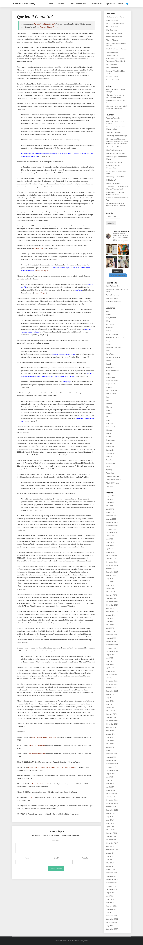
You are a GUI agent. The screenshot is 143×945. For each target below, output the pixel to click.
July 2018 (109, 816)
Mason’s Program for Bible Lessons (115, 102)
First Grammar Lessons (114, 33)
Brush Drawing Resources (115, 23)
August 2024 (110, 575)
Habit (108, 374)
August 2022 (110, 655)
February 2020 (111, 754)
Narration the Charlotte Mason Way (117, 199)
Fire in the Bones (112, 298)
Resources (62, 4)
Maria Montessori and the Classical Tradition (115, 193)
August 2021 (110, 694)
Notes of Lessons (112, 76)
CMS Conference (112, 334)
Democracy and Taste (113, 347)
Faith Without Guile (113, 286)
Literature (109, 407)
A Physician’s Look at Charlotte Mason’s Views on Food (117, 188)
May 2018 (110, 823)
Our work (31, 797)
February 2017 (111, 873)
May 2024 (110, 585)
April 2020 (110, 747)
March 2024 (110, 592)
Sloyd (108, 466)
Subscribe (110, 213)
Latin (108, 397)
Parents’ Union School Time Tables (115, 72)
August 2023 (110, 615)
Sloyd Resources (112, 27)
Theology (109, 486)
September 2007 (112, 929)
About (51, 4)
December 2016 (112, 879)
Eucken (108, 361)
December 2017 (112, 840)
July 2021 (109, 697)
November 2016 (112, 883)
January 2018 (111, 836)
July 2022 (109, 658)
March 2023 (110, 631)
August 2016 (110, 893)
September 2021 (112, 691)
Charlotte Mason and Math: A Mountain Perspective (116, 107)
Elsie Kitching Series (113, 357)
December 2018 (112, 800)
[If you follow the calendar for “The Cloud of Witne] (111, 249)
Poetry (108, 437)
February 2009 (111, 922)
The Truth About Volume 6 (115, 147)
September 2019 (112, 770)
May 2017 (110, 863)
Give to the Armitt (112, 80)
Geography (110, 367)
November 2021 (112, 684)
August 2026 (110, 496)
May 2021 (110, 704)
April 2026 (110, 509)
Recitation (110, 447)
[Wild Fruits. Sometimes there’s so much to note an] (123, 262)
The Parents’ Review (113, 480)
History (109, 387)
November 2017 (112, 843)
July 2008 (109, 926)
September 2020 (112, 731)
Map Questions (111, 30)
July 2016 (109, 896)
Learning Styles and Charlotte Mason (116, 158)
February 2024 (111, 595)
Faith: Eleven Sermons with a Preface (116, 44)
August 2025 (110, 535)
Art (107, 311)
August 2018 (110, 813)
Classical (109, 328)
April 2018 (110, 826)
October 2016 (111, 886)
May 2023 (110, 625)
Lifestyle (109, 404)
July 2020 (109, 737)
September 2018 (112, 810)
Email (56, 858)
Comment (56, 841)
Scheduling (110, 453)
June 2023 (110, 621)
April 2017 (110, 866)
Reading (109, 443)
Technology (110, 473)
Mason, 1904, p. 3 (40, 293)
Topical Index (110, 4)
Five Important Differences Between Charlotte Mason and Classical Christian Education (117, 141)
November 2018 (112, 803)
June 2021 (110, 701)
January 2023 (111, 638)
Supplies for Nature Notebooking (113, 167)
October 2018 (111, 807)
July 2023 (109, 618)
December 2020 (112, 721)
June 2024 (110, 582)
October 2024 (111, 569)
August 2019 (110, 774)
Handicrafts (110, 377)
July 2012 (109, 912)
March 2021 (110, 711)
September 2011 (112, 919)
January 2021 (111, 717)
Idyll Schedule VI (112, 68)
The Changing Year (113, 55)
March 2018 (110, 830)
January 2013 (111, 909)
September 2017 (112, 850)
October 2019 (111, 767)
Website (85, 858)
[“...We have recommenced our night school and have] (123, 249)
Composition (110, 341)
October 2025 (111, 529)
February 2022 (111, 674)
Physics (109, 430)
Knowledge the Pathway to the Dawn (117, 290)
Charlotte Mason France (49, 27)
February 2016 (111, 906)
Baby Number (111, 318)
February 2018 (111, 833)
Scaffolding (110, 450)
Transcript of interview (36, 745)
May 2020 (110, 744)
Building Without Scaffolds (115, 153)
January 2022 (111, 678)
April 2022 (110, 668)
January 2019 (111, 797)
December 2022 (112, 641)
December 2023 (112, 602)
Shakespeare (110, 463)
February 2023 (111, 635)
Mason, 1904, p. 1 (41, 270)
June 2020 (110, 741)
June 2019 (110, 780)
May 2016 (110, 902)
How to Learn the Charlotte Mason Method (116, 128)
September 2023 (112, 611)
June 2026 (110, 502)
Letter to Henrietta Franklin (40, 784)
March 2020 (110, 750)
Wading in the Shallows (114, 162)
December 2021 (112, 681)
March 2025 (110, 552)
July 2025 (109, 539)
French (108, 364)
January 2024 (111, 598)
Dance (108, 344)
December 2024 (112, 562)
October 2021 (111, 688)
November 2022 (112, 645)
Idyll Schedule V (111, 64)
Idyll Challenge (111, 390)
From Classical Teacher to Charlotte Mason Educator (115, 204)
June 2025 (110, 542)
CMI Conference (112, 331)
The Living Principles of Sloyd (116, 136)
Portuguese (110, 440)
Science (109, 456)
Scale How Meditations (114, 37)
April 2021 (110, 707)
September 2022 (112, 651)
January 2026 (111, 519)
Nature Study (111, 427)
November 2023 (112, 605)
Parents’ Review (96, 4)
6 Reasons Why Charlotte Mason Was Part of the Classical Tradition (52, 767)
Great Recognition (112, 370)
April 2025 (110, 549)
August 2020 (110, 734)
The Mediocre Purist (113, 132)
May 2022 (110, 664)
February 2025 (111, 555)
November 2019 (112, 764)
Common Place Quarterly (115, 337)
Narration (109, 423)
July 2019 (109, 777)
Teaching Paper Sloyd (113, 118)
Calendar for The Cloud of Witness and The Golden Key (116, 60)
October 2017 (111, 846)
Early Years (110, 354)
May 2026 (110, 506)
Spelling (109, 470)
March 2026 (110, 512)
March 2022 (110, 671)
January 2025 (111, 559)
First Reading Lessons (114, 150)
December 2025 (112, 522)
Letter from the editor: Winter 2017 (44, 737)
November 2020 (112, 724)
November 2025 (112, 526)
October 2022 (111, 648)
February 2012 (111, 916)
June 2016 (110, 899)
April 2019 (110, 787)
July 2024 (109, 578)
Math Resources (112, 20)
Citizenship (110, 324)
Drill (108, 351)
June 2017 (110, 860)
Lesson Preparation (113, 183)
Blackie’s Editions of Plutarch (116, 49)
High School (110, 384)
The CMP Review (112, 40)
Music (108, 420)
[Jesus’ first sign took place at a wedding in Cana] (111, 262)
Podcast (109, 433)
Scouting (109, 460)
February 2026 (111, 516)
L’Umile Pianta (111, 394)
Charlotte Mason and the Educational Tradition (115, 96)
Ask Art (108, 314)
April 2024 (110, 588)
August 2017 (110, 853)
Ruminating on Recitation (115, 177)
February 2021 (111, 714)
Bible (108, 321)
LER (107, 400)
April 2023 (110, 628)
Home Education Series (78, 4)
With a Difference (112, 295)
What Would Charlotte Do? (44, 24)
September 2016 (112, 889)
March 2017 (110, 869)
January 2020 (111, 757)
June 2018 (110, 820)
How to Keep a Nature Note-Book (116, 172)
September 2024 (112, 572)
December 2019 (112, 760)
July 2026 (109, 499)
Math (108, 410)
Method (109, 413)
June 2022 (110, 661)
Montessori (110, 417)
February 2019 (111, 793)
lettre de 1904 (38, 248)
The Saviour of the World (115, 17)
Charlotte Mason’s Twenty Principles (115, 90)
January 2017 (111, 876)
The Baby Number (112, 52)
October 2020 (111, 727)
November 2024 (112, 565)
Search (120, 4)
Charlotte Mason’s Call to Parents (115, 122)
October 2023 (111, 608)
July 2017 (109, 856)
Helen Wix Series (112, 380)
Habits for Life (111, 180)
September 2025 (112, 532)
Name (27, 858)
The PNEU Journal (112, 483)
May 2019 (110, 783)
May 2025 (110, 545)
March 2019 (110, 790)
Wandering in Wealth (113, 301)
